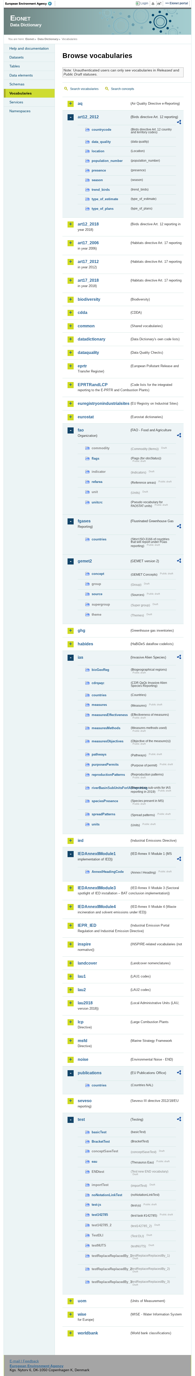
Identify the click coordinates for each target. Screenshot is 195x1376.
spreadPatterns (103, 814)
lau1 (82, 976)
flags (95, 458)
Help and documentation (29, 48)
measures (99, 705)
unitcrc (97, 502)
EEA (30, 3)
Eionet (29, 39)
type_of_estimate (105, 199)
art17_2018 (88, 280)
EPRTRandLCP (93, 385)
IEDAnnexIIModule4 (97, 906)
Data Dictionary (48, 39)
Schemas (16, 84)
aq (80, 103)
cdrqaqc (98, 683)
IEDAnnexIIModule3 (97, 888)
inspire (84, 944)
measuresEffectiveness (110, 715)
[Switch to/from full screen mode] (160, 3)
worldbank (88, 1333)
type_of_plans (102, 209)
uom (82, 1301)
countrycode (101, 129)
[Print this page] (154, 3)
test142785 (100, 1215)
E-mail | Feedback (24, 1361)
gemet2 (85, 561)
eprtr (82, 366)
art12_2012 (88, 117)
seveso (85, 1101)
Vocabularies (20, 93)
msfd (82, 1041)
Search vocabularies (84, 88)
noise (83, 1059)
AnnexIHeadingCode (108, 872)
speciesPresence (105, 801)
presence (99, 170)
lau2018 (85, 1003)
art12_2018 (88, 224)
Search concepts (122, 88)
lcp (81, 1022)
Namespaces (19, 111)
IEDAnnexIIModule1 (97, 854)
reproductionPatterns (108, 775)
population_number (107, 161)
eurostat (86, 417)
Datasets (16, 57)
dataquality (88, 352)
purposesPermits (105, 764)
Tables (14, 66)
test (81, 1119)
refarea (97, 482)
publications (90, 1073)
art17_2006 (88, 243)
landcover (87, 963)
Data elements (21, 75)
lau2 (82, 990)
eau (94, 1161)
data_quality (101, 142)
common (86, 326)
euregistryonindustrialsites (103, 403)
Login (144, 3)
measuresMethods (106, 728)
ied (81, 840)
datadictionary (91, 339)
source (97, 594)
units (96, 824)
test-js (96, 1205)
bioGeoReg (100, 670)
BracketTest (101, 1141)
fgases (84, 521)
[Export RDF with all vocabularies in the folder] (179, 123)
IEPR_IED (87, 925)
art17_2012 (88, 261)
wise (82, 1314)
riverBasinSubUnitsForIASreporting (111, 788)
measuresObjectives (107, 741)
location (98, 151)
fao (81, 430)
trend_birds (101, 190)
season (97, 180)
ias (80, 657)
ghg (81, 630)
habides (85, 644)
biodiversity (89, 299)
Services (16, 102)
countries (99, 539)
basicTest (99, 1132)
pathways (99, 754)
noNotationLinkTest (107, 1195)
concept (98, 574)
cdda (82, 312)
